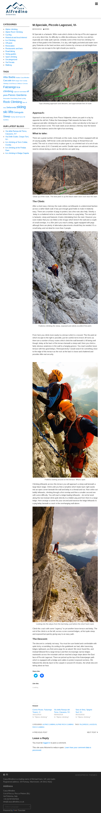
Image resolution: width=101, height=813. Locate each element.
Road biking (10, 51)
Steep (6, 116)
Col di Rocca (12, 83)
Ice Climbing (10, 40)
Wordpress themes (86, 775)
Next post (91, 732)
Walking (8, 65)
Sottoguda (18, 112)
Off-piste (8, 43)
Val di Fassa (19, 117)
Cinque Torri (18, 80)
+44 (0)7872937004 (11, 799)
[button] (17, 9)
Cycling (8, 35)
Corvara (25, 83)
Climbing (5, 83)
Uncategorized (11, 59)
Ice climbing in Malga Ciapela (17, 153)
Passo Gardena (17, 95)
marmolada (22, 91)
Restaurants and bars (14, 48)
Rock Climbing (38, 727)
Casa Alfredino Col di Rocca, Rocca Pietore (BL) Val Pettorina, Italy (16, 793)
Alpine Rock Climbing (65, 724)
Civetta (25, 80)
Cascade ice (9, 80)
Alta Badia (9, 77)
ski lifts (8, 112)
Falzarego (84, 724)
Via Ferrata (9, 62)
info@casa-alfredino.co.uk (13, 802)
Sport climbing (11, 57)
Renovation (10, 46)
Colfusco (19, 83)
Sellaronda (11, 107)
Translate (21, 810)
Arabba (18, 77)
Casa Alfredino (25, 77)
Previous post (40, 732)
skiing (21, 107)
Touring (13, 117)
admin (46, 29)
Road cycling (22, 98)
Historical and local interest (16, 37)
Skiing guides (10, 54)
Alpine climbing (49, 724)
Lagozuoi (93, 724)
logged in (46, 743)
